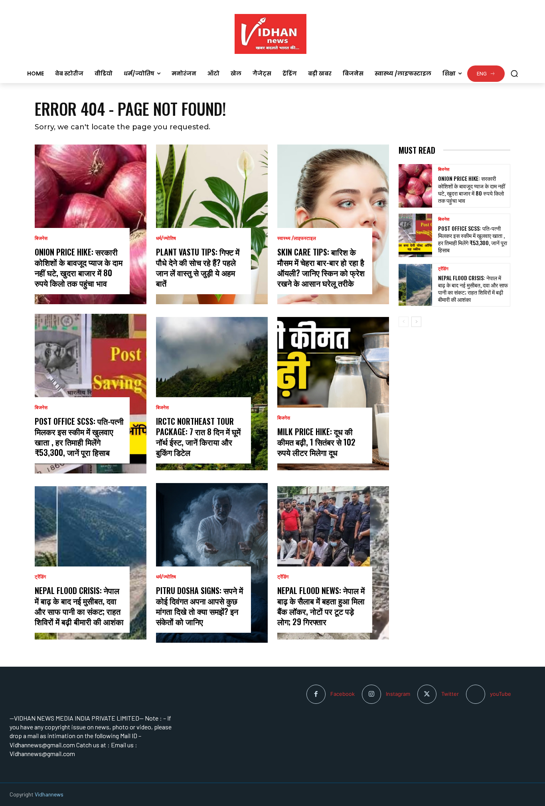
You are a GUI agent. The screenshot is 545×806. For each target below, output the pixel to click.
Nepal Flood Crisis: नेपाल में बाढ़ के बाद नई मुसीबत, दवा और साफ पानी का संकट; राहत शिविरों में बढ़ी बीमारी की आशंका (79, 606)
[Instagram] (371, 694)
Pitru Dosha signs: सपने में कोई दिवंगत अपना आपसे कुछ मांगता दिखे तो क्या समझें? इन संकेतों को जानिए (199, 606)
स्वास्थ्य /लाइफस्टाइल (296, 238)
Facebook (342, 694)
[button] (514, 73)
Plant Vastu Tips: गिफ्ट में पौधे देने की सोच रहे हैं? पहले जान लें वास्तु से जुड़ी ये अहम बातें (197, 267)
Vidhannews (49, 794)
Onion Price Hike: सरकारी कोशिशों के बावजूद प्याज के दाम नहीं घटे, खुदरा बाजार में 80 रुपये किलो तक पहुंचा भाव (78, 267)
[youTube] (475, 694)
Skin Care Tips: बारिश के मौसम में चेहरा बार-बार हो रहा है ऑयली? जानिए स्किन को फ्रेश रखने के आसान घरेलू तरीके (321, 267)
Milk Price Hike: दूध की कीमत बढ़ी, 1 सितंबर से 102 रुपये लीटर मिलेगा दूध (316, 442)
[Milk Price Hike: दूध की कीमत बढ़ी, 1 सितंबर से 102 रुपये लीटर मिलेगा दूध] (333, 393)
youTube (500, 694)
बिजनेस (41, 238)
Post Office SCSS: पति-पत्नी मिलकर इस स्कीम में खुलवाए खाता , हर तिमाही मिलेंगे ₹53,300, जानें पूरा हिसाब (79, 436)
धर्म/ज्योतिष (166, 238)
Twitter (450, 694)
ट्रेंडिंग (40, 576)
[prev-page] (404, 322)
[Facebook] (316, 694)
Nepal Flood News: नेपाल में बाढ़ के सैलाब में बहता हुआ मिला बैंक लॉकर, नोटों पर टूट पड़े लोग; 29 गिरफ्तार (321, 606)
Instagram (398, 694)
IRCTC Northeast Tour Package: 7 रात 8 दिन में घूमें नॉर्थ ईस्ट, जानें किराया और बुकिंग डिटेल (198, 436)
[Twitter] (426, 694)
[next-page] (416, 322)
